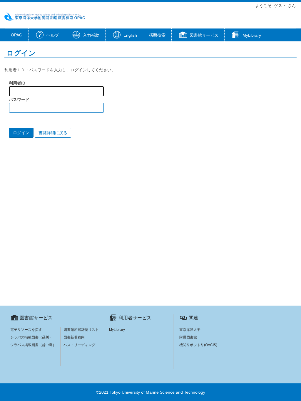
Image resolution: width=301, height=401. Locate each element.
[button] (198, 35)
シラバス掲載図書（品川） (31, 337)
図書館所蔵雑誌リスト (81, 330)
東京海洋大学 (189, 330)
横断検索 (157, 35)
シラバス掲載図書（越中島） (33, 345)
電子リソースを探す (26, 330)
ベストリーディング (79, 345)
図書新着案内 (74, 337)
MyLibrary (117, 330)
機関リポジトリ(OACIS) (198, 345)
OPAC (16, 35)
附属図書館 (188, 337)
